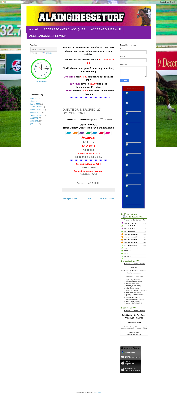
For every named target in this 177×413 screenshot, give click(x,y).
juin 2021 (33, 124)
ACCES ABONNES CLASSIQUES (64, 29)
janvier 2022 (35, 104)
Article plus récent (70, 199)
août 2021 (34, 118)
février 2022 (34, 101)
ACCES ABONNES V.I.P (106, 29)
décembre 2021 (36, 107)
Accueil (33, 29)
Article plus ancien (107, 199)
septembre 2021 (36, 115)
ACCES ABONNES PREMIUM (47, 35)
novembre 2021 (36, 110)
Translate (48, 53)
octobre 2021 (35, 112)
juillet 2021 (34, 121)
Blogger (98, 393)
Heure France (41, 82)
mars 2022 (34, 98)
